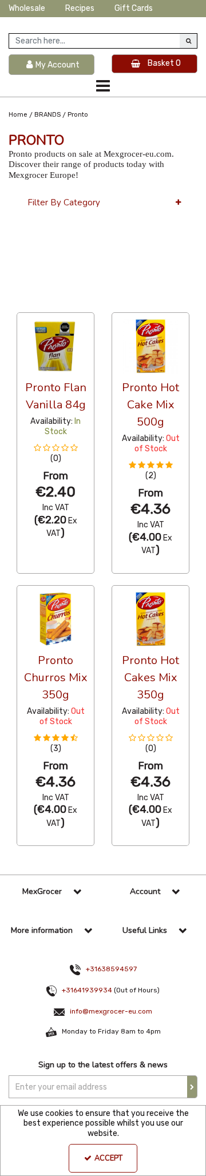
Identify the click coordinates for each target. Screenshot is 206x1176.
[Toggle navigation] (103, 86)
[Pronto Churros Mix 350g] (56, 618)
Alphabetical (102, 301)
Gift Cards (133, 8)
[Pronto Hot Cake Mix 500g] (151, 346)
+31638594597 (111, 969)
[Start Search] (188, 41)
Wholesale (27, 8)
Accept (108, 1158)
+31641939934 (87, 990)
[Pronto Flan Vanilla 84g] (56, 346)
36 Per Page (40, 301)
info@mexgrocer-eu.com (111, 1011)
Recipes (79, 8)
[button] (56, 453)
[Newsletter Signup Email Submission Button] (192, 1086)
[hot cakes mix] (151, 618)
